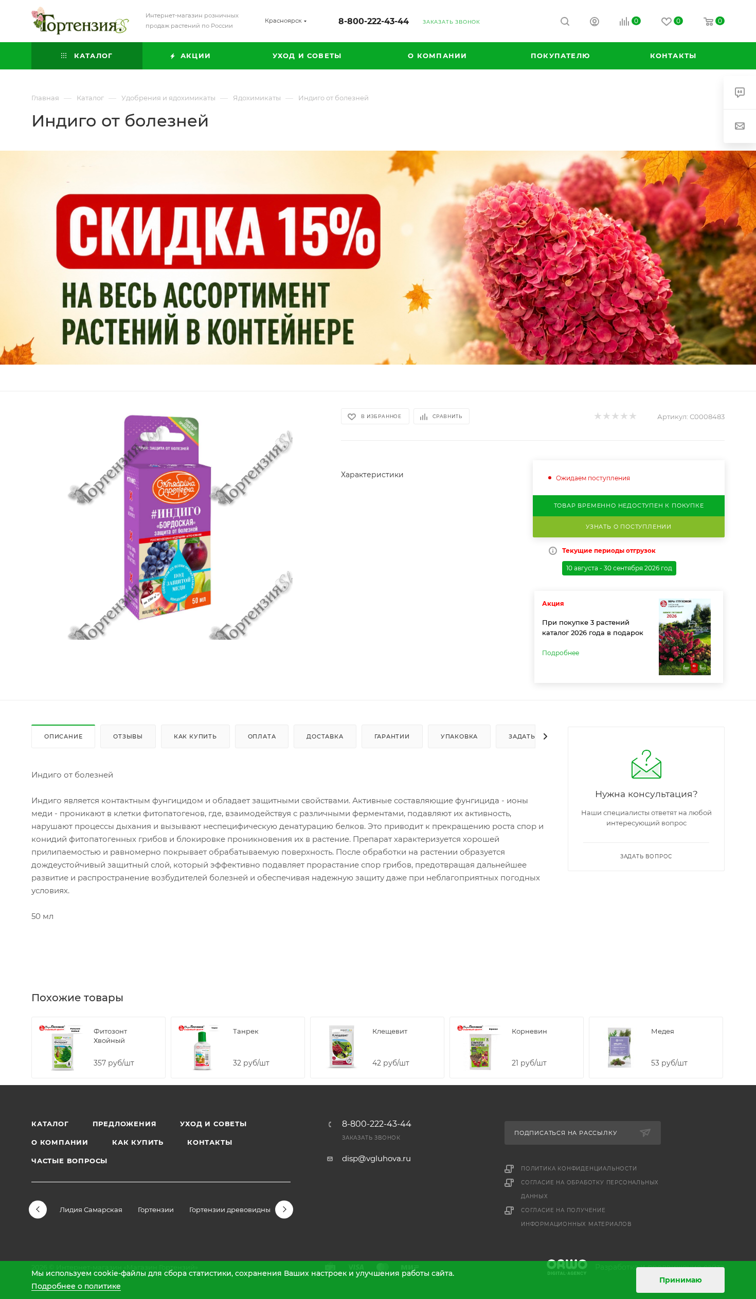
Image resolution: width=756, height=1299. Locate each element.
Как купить (138, 1142)
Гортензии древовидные (232, 1209)
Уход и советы (213, 1124)
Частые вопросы (69, 1161)
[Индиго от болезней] (177, 524)
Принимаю (680, 1280)
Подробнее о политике (76, 1286)
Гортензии (156, 1209)
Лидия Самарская (91, 1209)
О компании (59, 1142)
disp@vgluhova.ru (376, 1158)
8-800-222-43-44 (373, 21)
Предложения (125, 1124)
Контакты (209, 1142)
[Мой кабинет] (594, 22)
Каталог (50, 1124)
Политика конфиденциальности (579, 1168)
